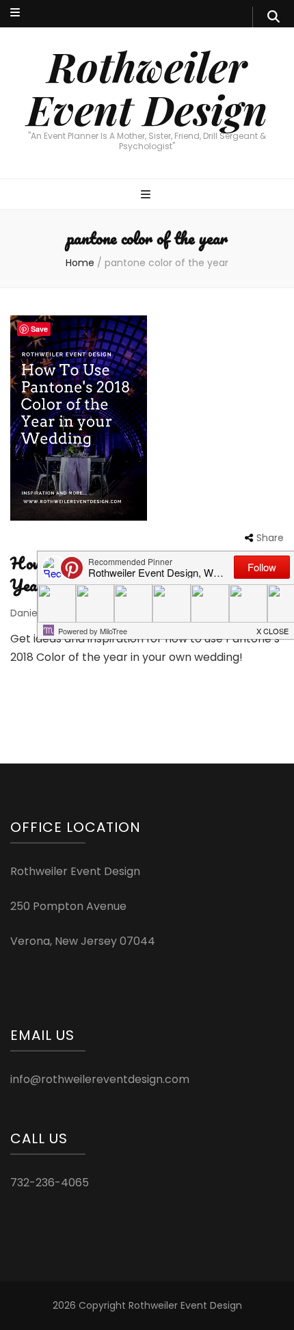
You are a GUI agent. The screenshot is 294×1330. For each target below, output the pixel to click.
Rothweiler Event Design (147, 87)
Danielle (29, 613)
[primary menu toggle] (147, 195)
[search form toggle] (273, 17)
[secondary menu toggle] (15, 13)
